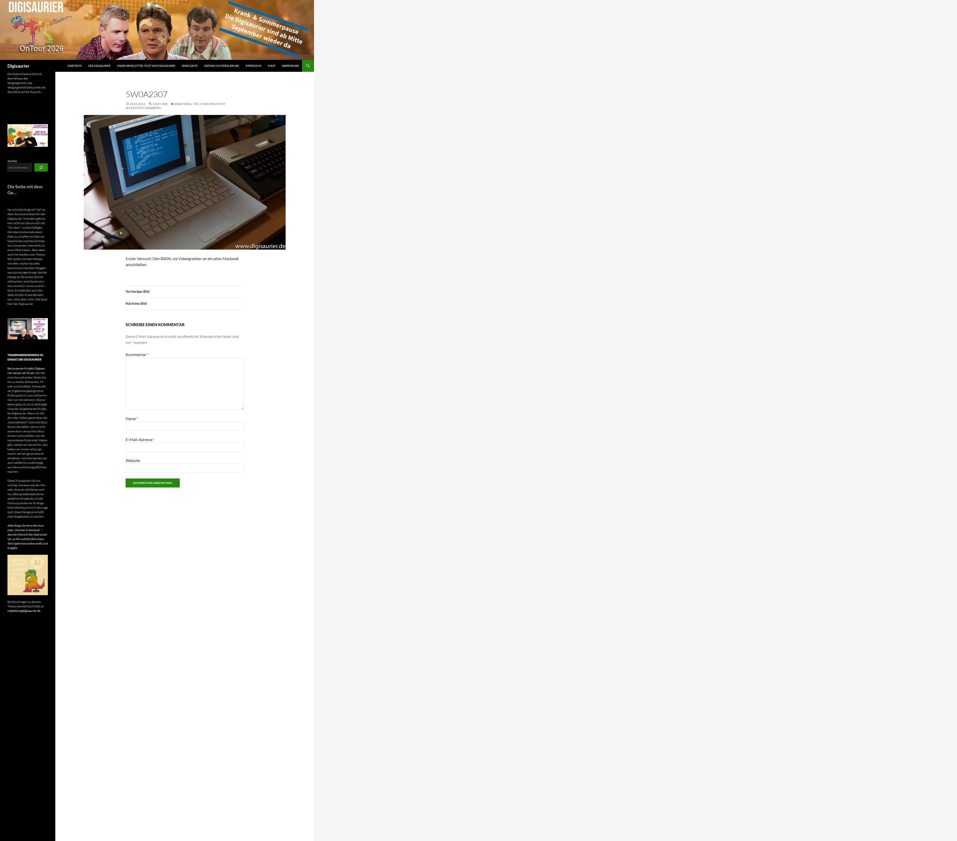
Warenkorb (290, 65)
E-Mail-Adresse (140, 439)
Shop (271, 65)
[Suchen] (41, 167)
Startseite (74, 65)
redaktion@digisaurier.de (23, 611)
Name (132, 418)
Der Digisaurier (99, 65)
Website (133, 460)
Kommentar (137, 354)
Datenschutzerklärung (221, 65)
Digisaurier (18, 66)
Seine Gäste (190, 65)
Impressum (253, 65)
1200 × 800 (160, 104)
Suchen (12, 161)
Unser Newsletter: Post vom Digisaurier (146, 65)
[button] (11, 330)
